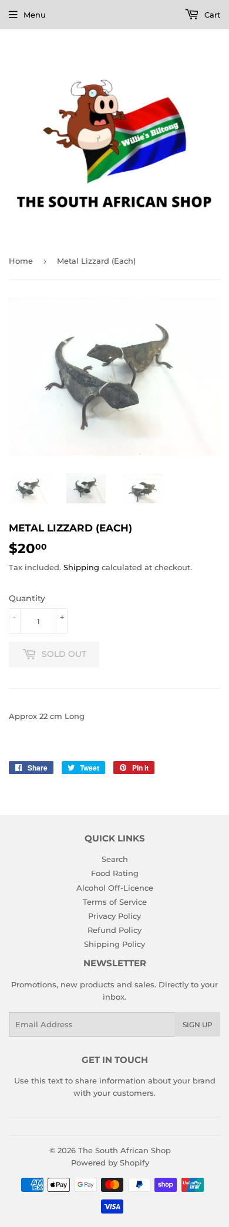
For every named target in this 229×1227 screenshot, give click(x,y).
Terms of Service (115, 901)
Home (21, 260)
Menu (34, 14)
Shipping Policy (114, 944)
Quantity (27, 598)
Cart (211, 14)
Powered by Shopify (110, 1162)
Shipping (81, 567)
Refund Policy (114, 930)
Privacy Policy (114, 916)
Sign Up (198, 1024)
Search (115, 859)
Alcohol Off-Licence (114, 887)
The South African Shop (124, 1150)
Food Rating (115, 873)
